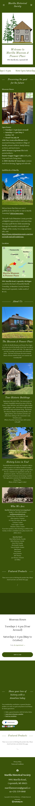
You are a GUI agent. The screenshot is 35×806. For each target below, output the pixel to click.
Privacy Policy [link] (17, 762)
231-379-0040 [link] (19, 791)
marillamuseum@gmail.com (17, 514)
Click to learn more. (17, 213)
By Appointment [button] (18, 645)
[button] (4, 5)
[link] (17, 5)
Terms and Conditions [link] (17, 764)
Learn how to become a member (14, 714)
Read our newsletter (10, 716)
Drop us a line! (17, 654)
